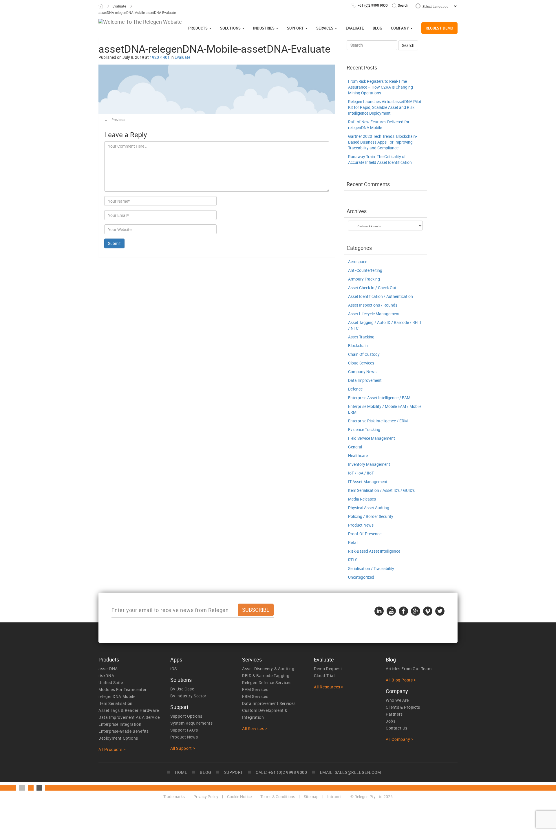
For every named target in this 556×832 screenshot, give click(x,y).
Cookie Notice (239, 796)
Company (400, 28)
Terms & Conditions (277, 796)
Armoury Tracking (364, 279)
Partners (394, 714)
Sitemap (311, 796)
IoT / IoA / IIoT (361, 473)
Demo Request (328, 668)
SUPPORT (233, 772)
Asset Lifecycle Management (374, 313)
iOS (173, 668)
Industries (264, 28)
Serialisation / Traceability (371, 568)
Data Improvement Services (269, 703)
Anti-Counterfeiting (365, 270)
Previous (114, 119)
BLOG (205, 772)
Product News (361, 525)
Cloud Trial (324, 675)
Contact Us (396, 728)
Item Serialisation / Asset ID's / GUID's (381, 490)
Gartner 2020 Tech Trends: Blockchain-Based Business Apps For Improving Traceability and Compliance (382, 142)
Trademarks (174, 796)
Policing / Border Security (370, 516)
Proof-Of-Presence (364, 533)
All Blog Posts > (401, 680)
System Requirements (191, 723)
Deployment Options (118, 738)
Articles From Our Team (408, 668)
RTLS (352, 559)
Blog (377, 28)
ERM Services (255, 696)
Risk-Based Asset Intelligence (374, 551)
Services (325, 28)
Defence (355, 389)
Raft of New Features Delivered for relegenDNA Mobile (378, 124)
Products (198, 28)
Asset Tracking (361, 337)
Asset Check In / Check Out (372, 287)
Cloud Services (361, 363)
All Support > (182, 748)
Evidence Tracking (364, 429)
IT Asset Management (367, 481)
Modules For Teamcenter (122, 689)
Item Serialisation (115, 703)
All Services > (254, 728)
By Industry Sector (188, 696)
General (355, 447)
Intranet (334, 796)
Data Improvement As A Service (129, 717)
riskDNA (106, 675)
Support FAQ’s (184, 730)
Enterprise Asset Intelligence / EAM (379, 397)
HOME (181, 772)
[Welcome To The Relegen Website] (140, 22)
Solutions (231, 28)
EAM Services (255, 689)
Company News (362, 371)
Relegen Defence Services (266, 682)
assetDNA (108, 668)
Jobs (390, 721)
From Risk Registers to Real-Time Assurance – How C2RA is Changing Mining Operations (380, 87)
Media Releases (362, 499)
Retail (353, 542)
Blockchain (358, 345)
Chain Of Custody (364, 354)
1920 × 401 (160, 57)
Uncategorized (361, 577)
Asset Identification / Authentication (380, 296)
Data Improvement (365, 380)
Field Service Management (371, 438)
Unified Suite (110, 682)
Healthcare (358, 455)
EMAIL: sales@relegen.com (350, 772)
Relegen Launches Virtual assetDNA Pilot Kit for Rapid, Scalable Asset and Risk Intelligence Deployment (384, 107)
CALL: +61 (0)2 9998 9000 (281, 772)
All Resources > (328, 687)
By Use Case (182, 689)
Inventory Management (369, 464)
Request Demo (439, 28)
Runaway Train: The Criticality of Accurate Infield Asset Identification (380, 159)
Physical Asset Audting (368, 507)
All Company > (400, 739)
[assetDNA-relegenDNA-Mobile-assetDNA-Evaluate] (216, 88)
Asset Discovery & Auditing (268, 668)
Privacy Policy (205, 796)
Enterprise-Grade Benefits (123, 731)
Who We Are (397, 700)
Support (296, 28)
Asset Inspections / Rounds (372, 305)
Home (100, 6)
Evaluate (119, 6)
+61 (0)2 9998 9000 (373, 5)
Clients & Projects (403, 707)
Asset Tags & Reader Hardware (128, 710)
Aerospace (357, 261)
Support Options (186, 716)
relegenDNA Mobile (116, 696)
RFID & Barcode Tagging (265, 675)
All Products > (111, 749)
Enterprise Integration (119, 724)
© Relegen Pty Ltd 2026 (371, 796)
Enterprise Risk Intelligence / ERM (378, 421)
